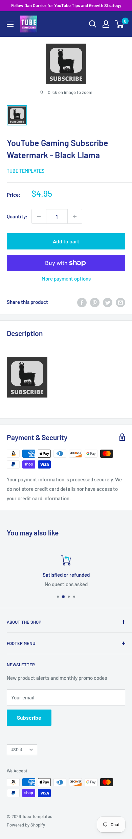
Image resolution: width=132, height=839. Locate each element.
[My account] (106, 24)
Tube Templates (25, 171)
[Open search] (92, 24)
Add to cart (66, 241)
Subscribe (29, 717)
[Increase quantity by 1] (75, 216)
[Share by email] (120, 302)
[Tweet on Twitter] (107, 302)
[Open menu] (10, 24)
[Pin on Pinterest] (95, 302)
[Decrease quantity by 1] (39, 216)
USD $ (16, 749)
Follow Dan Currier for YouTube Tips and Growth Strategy (66, 5)
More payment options (66, 278)
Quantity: (17, 216)
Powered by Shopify (26, 825)
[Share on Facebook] (82, 302)
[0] (119, 24)
